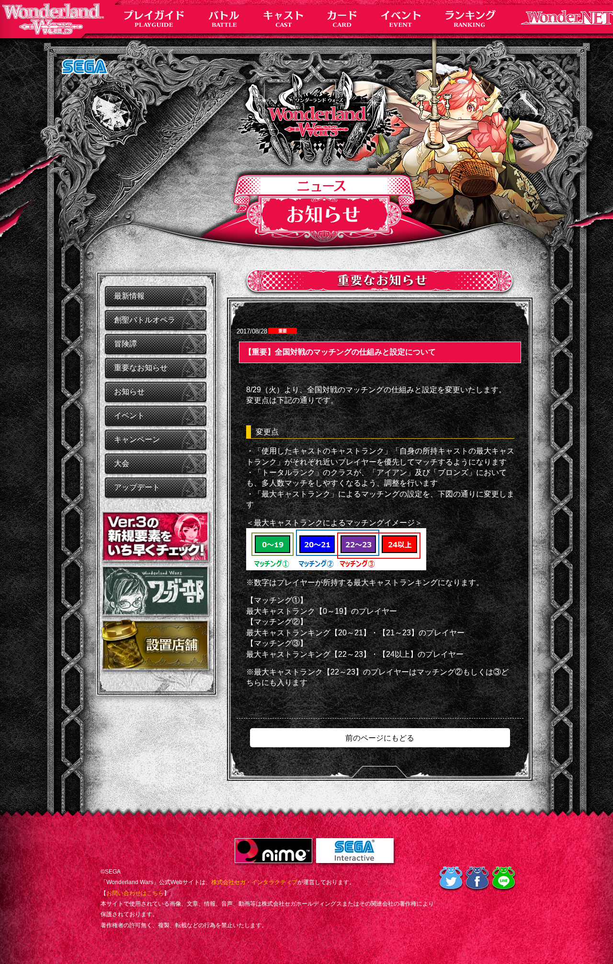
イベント (129, 415)
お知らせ (129, 392)
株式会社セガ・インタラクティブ (254, 882)
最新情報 (129, 296)
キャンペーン (137, 439)
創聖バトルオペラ (144, 320)
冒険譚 (125, 344)
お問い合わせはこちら (135, 893)
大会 (121, 463)
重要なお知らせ (141, 368)
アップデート (137, 487)
